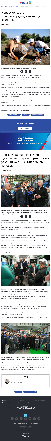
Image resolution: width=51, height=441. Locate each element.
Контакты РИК (5, 402)
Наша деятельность (10, 6)
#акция (25, 114)
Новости (17, 6)
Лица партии (21, 400)
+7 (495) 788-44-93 (25, 408)
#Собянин (18, 391)
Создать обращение (25, 128)
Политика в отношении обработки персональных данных (25, 428)
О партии (4, 400)
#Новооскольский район (14, 114)
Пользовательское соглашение (25, 426)
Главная (3, 6)
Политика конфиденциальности (25, 427)
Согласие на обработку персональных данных (25, 429)
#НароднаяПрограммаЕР (30, 391)
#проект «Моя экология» (37, 114)
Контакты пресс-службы (23, 402)
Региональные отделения (40, 400)
